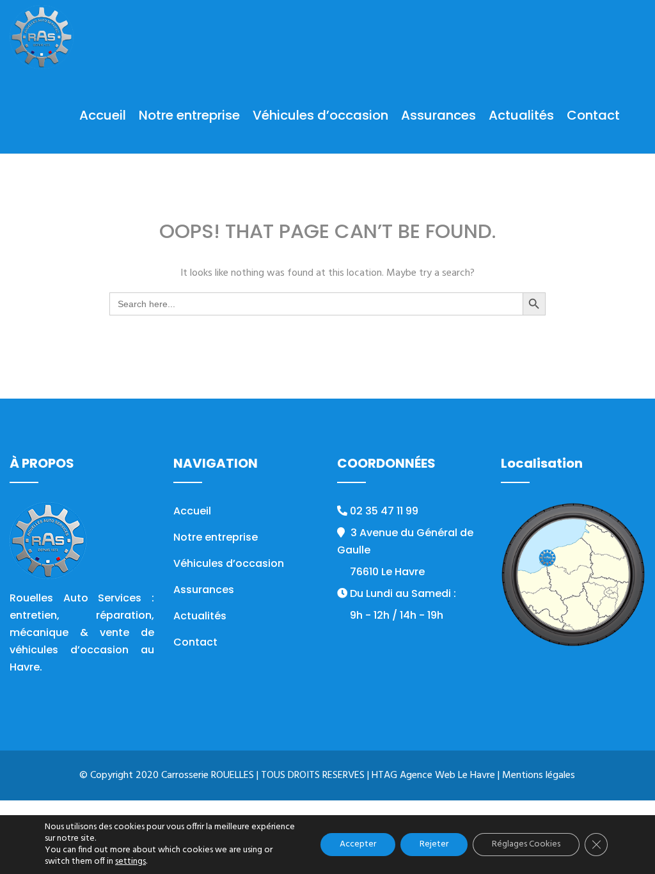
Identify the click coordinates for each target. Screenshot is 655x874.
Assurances (438, 115)
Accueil (102, 115)
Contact (593, 115)
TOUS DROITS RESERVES (313, 775)
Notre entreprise (189, 115)
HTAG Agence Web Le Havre (433, 775)
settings (130, 862)
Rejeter (434, 844)
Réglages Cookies (526, 844)
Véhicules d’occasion (320, 115)
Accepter (358, 844)
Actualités (521, 115)
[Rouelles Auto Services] (42, 38)
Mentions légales (538, 775)
